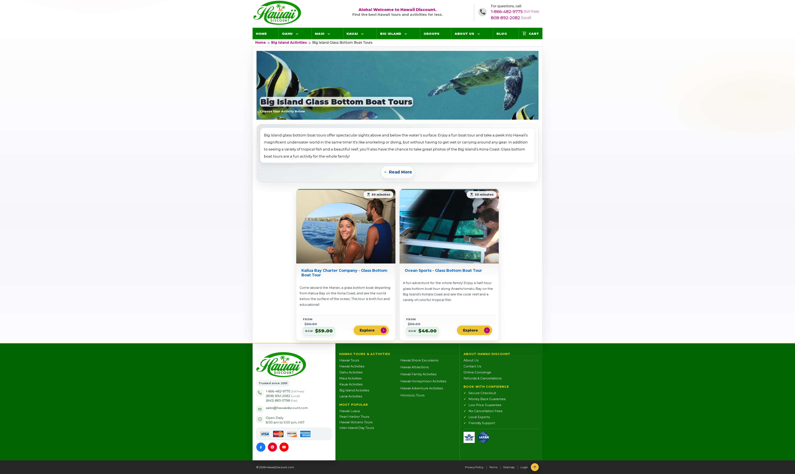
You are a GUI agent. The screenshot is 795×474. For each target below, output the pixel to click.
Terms (493, 467)
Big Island (390, 34)
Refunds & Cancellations (482, 378)
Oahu (287, 34)
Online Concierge (477, 372)
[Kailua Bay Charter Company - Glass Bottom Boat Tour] (345, 226)
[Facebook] (260, 447)
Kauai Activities (351, 384)
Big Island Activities (289, 43)
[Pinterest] (272, 447)
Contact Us (472, 366)
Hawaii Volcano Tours (355, 422)
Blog (501, 34)
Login (524, 467)
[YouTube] (284, 447)
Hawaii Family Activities (418, 374)
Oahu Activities (351, 372)
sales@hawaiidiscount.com (287, 408)
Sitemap (509, 467)
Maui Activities (350, 378)
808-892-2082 (511, 17)
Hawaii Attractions (414, 367)
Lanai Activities (350, 396)
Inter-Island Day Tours (356, 428)
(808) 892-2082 (283, 396)
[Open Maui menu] (328, 33)
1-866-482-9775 (515, 11)
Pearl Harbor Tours (354, 417)
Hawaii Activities (351, 366)
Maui (319, 34)
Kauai (352, 34)
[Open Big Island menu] (405, 33)
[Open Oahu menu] (297, 33)
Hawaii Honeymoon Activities (423, 381)
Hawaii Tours (349, 360)
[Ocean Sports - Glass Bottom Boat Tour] (449, 226)
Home (261, 34)
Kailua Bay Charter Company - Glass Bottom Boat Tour (344, 272)
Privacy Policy (474, 467)
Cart (530, 33)
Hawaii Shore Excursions (419, 360)
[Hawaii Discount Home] (281, 364)
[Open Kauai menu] (362, 33)
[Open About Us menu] (478, 33)
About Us (464, 34)
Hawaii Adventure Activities (421, 388)
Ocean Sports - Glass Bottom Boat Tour (443, 270)
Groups (431, 34)
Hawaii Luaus (349, 411)
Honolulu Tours (412, 395)
